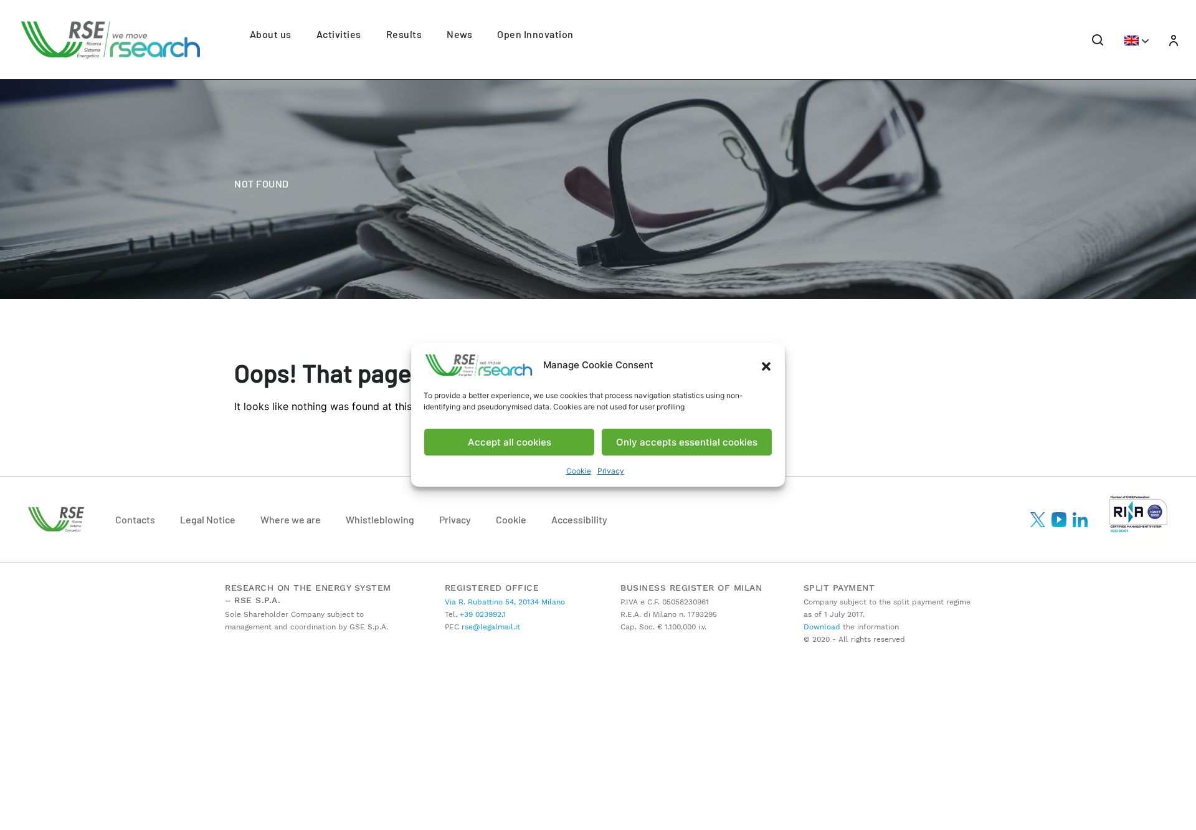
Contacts (135, 519)
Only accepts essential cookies (686, 442)
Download (822, 626)
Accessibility (579, 519)
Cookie (578, 470)
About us (271, 34)
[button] (766, 365)
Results (404, 34)
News (459, 34)
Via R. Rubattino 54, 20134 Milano (505, 602)
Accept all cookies (509, 442)
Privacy (610, 470)
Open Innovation (535, 34)
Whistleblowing (380, 519)
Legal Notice (207, 519)
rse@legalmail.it (489, 626)
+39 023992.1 (481, 614)
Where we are (290, 519)
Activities (338, 34)
